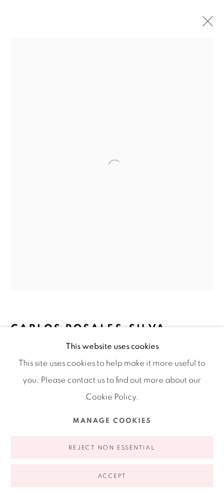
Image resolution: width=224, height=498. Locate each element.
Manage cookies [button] (112, 421)
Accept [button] (112, 476)
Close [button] (205, 24)
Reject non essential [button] (112, 448)
